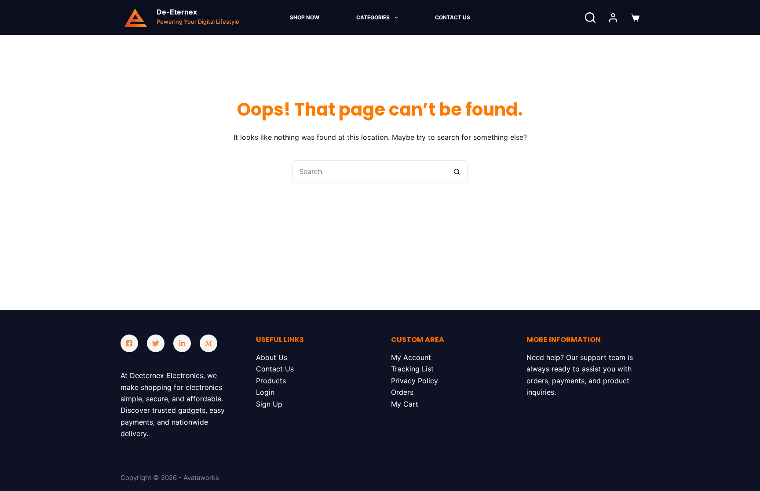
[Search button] (457, 171)
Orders (402, 392)
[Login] (613, 17)
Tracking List (412, 368)
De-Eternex (177, 11)
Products (271, 380)
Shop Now (304, 17)
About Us (271, 357)
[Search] (590, 17)
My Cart (404, 404)
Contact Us (452, 17)
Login (265, 392)
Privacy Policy (414, 380)
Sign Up (269, 404)
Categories (373, 17)
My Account (411, 357)
